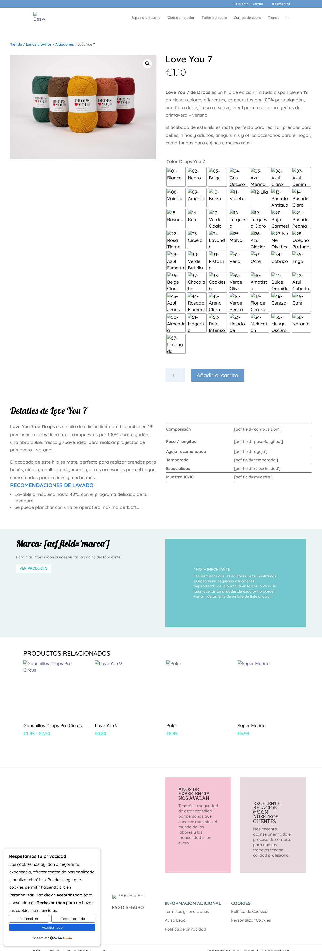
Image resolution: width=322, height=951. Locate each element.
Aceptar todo (52, 927)
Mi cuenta (241, 4)
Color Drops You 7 (185, 161)
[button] (147, 63)
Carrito (258, 4)
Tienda (274, 18)
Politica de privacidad (185, 929)
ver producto (34, 568)
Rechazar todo (73, 919)
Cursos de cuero (247, 18)
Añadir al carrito (217, 375)
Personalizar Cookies (251, 920)
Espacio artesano (146, 18)
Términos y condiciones (187, 911)
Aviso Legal (176, 920)
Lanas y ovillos (39, 44)
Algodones (64, 44)
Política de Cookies (249, 911)
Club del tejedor (181, 18)
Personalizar (28, 919)
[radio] (176, 176)
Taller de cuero (214, 18)
